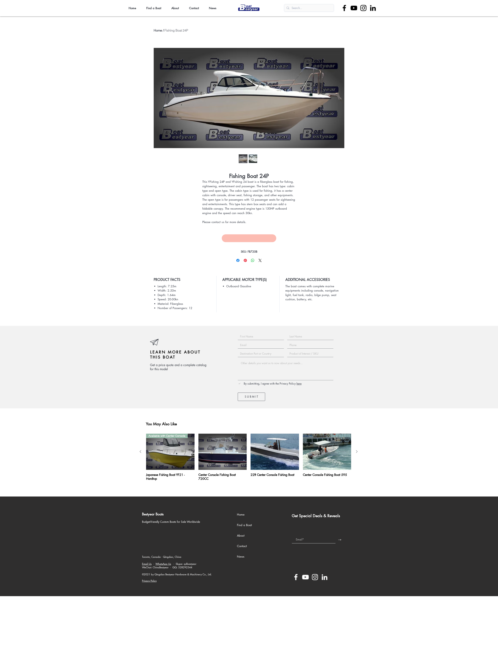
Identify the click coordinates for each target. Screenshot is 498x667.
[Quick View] (222, 452)
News (240, 556)
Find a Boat (244, 525)
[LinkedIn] (373, 8)
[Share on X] (260, 260)
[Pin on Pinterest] (245, 260)
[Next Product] (356, 451)
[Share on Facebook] (238, 260)
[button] (155, 8)
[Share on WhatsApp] (252, 260)
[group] (248, 457)
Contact (242, 546)
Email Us (147, 564)
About (241, 535)
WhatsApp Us (163, 564)
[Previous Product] (140, 451)
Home (158, 30)
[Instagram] (363, 8)
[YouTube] (354, 8)
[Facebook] (344, 8)
